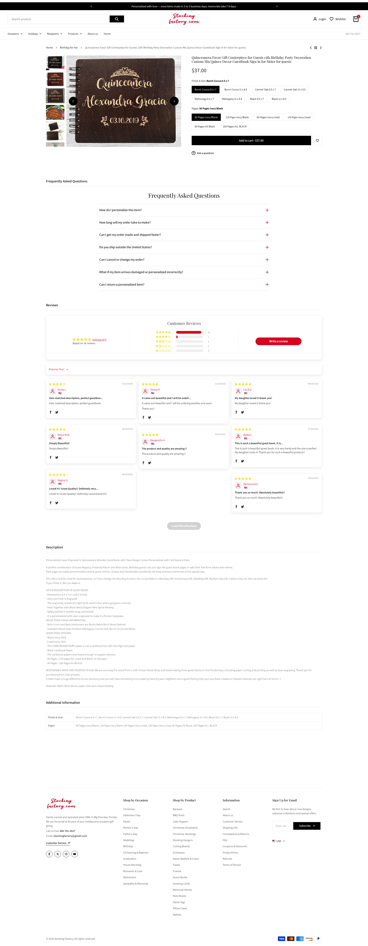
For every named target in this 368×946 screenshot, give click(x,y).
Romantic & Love (132, 871)
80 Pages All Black (205, 126)
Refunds (227, 858)
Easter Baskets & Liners (186, 858)
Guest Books (180, 877)
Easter (126, 821)
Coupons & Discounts (235, 846)
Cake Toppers (180, 821)
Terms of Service (232, 865)
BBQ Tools (178, 815)
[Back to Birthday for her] (315, 47)
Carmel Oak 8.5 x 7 (265, 89)
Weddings (128, 840)
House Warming (132, 865)
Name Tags (179, 902)
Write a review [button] (278, 341)
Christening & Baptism (135, 852)
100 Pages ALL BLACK (235, 126)
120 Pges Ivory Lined (299, 117)
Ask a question (205, 153)
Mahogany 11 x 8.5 (232, 99)
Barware (177, 809)
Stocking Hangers (183, 840)
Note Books (179, 896)
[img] (57, 384)
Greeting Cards (181, 883)
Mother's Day (130, 827)
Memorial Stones (182, 889)
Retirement (129, 877)
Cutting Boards (181, 846)
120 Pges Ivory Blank (237, 117)
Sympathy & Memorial (135, 883)
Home (49, 47)
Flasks (176, 865)
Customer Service (232, 821)
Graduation (129, 858)
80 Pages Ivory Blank (206, 117)
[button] (317, 140)
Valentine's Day (131, 815)
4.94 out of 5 (99, 339)
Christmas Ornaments (185, 827)
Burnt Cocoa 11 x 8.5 (235, 89)
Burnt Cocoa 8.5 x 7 (205, 89)
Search (226, 809)
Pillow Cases (180, 908)
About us (228, 815)
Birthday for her (69, 47)
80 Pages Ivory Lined (268, 117)
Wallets (177, 914)
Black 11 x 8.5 (279, 99)
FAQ (225, 840)
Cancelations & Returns (236, 834)
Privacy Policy (230, 852)
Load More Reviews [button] (184, 526)
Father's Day (130, 834)
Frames (177, 871)
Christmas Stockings (184, 834)
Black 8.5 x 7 (257, 99)
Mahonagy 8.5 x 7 (204, 99)
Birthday (128, 846)
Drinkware (179, 852)
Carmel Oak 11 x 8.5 (295, 89)
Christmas (129, 809)
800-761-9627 (353, 33)
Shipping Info (230, 827)
